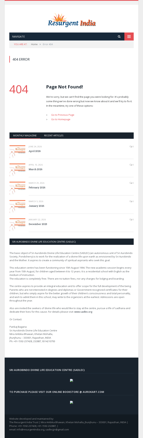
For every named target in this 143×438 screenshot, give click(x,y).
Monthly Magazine (25, 135)
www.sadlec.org (83, 311)
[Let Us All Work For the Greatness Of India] (71, 19)
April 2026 (35, 151)
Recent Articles (53, 135)
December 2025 (38, 224)
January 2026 (36, 205)
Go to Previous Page (62, 114)
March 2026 (35, 169)
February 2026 (37, 187)
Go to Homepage (60, 119)
